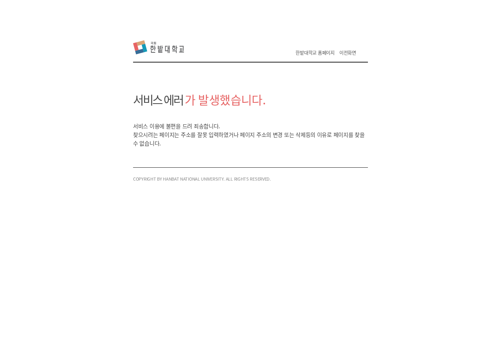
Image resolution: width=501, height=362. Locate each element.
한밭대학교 (160, 47)
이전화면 (347, 52)
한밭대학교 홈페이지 (315, 52)
